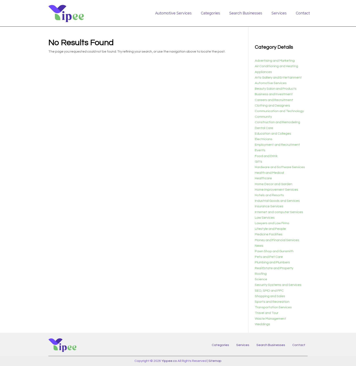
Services (279, 13)
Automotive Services (173, 13)
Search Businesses (245, 13)
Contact (303, 13)
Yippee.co (169, 360)
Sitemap (214, 360)
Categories (210, 13)
